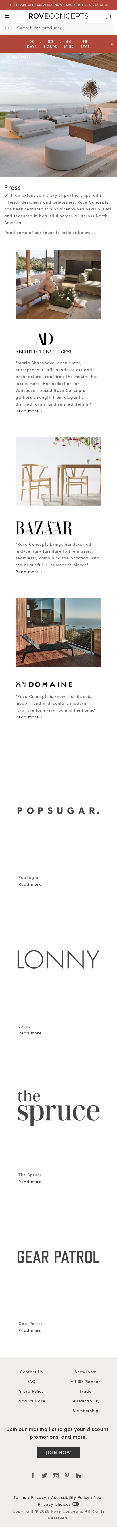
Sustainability (86, 1401)
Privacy (38, 1497)
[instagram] (55, 1475)
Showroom (86, 1371)
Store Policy (31, 1391)
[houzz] (78, 1475)
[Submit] (6, 28)
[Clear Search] (110, 28)
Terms (20, 1497)
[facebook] (33, 1475)
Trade (86, 1391)
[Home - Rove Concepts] (58, 17)
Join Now (58, 1452)
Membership (86, 1410)
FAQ (31, 1381)
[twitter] (44, 1475)
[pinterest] (67, 1475)
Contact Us (31, 1371)
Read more (27, 411)
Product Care (31, 1401)
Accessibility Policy (70, 1497)
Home (10, 57)
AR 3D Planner (86, 1381)
